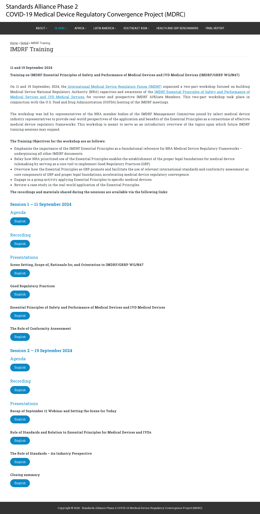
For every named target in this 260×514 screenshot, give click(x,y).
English (20, 221)
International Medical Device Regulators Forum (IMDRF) (113, 86)
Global (24, 43)
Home (14, 43)
